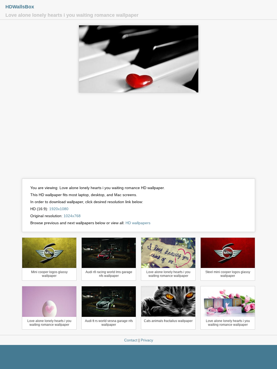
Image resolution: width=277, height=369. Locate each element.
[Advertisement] (138, 138)
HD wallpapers (138, 223)
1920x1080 (58, 209)
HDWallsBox (19, 6)
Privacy (147, 340)
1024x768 (72, 216)
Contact (130, 340)
